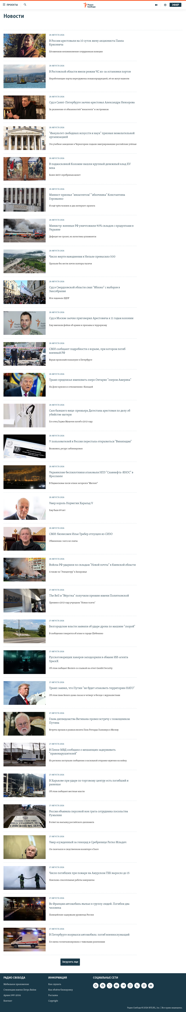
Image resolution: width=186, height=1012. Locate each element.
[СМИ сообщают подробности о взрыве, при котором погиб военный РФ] (24, 354)
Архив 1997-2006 (12, 995)
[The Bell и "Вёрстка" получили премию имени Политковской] (24, 600)
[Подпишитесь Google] (96, 985)
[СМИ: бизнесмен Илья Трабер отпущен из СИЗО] (24, 539)
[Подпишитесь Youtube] (116, 985)
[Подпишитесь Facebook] (102, 985)
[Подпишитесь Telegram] (123, 985)
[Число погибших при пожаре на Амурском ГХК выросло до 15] (24, 878)
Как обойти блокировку (60, 990)
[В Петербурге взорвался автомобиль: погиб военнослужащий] (24, 939)
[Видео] (156, 5)
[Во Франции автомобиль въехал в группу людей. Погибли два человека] (24, 909)
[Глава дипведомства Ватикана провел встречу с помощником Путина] (24, 724)
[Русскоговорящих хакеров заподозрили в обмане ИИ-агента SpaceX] (24, 662)
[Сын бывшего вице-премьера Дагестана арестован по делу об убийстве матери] (24, 415)
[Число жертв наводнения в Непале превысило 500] (24, 261)
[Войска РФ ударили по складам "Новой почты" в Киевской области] (24, 569)
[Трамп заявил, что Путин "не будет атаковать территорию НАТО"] (24, 693)
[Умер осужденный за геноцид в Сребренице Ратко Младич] (24, 847)
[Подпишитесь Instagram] (130, 985)
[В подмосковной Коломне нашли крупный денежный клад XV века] (24, 169)
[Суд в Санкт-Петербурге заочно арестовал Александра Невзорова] (24, 107)
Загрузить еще (70, 962)
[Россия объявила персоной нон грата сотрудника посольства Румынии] (24, 816)
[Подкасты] (144, 985)
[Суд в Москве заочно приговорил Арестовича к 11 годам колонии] (24, 323)
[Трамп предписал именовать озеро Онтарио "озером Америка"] (24, 385)
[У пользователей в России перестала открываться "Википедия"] (24, 446)
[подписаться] (151, 985)
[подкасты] (165, 5)
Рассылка (53, 995)
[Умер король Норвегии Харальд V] (24, 508)
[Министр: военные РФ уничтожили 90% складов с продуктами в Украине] (24, 230)
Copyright (53, 1001)
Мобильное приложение (16, 984)
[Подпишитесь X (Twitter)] (109, 985)
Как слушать (54, 984)
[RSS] (137, 985)
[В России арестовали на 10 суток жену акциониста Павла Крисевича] (24, 45)
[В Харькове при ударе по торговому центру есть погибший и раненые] (24, 785)
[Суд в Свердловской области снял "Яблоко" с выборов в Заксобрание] (24, 292)
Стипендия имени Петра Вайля (19, 990)
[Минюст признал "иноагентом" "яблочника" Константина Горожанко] (24, 200)
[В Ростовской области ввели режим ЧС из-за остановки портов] (24, 76)
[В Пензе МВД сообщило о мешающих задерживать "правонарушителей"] (24, 754)
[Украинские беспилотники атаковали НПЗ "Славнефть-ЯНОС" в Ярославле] (24, 477)
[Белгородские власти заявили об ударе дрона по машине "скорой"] (24, 631)
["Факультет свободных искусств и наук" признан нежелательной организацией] (24, 138)
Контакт (7, 1001)
